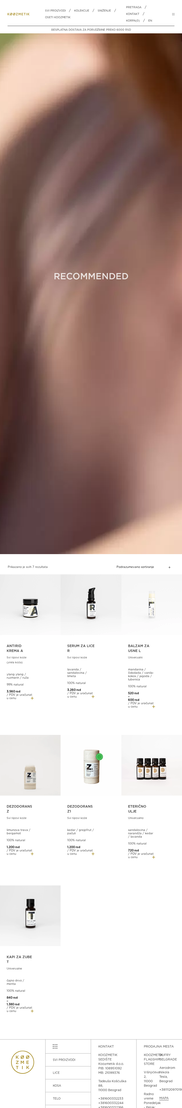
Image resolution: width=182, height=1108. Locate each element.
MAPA (164, 1098)
